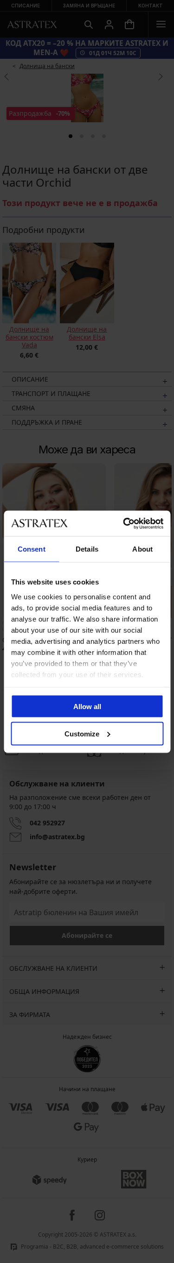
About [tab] (142, 549)
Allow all (87, 706)
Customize (81, 733)
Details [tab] (87, 549)
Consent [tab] (31, 549)
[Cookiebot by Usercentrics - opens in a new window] (123, 523)
